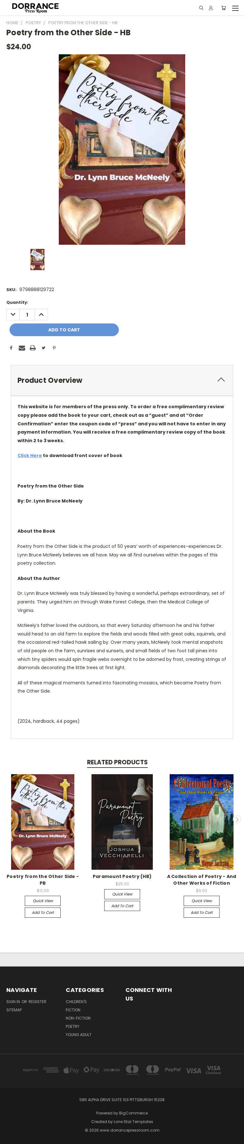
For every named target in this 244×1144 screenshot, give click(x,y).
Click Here (29, 455)
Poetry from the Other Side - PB (43, 879)
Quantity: (17, 302)
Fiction (73, 1010)
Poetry (72, 1026)
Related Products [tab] (117, 762)
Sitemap (14, 1010)
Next (237, 819)
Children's (76, 1001)
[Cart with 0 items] (223, 8)
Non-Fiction (78, 1018)
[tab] (122, 380)
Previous (7, 819)
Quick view (43, 900)
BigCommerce (133, 1113)
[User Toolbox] (210, 8)
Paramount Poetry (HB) (122, 876)
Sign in (13, 1001)
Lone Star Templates (133, 1121)
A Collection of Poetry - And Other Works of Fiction (201, 879)
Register (37, 1001)
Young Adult (79, 1034)
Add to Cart (43, 912)
